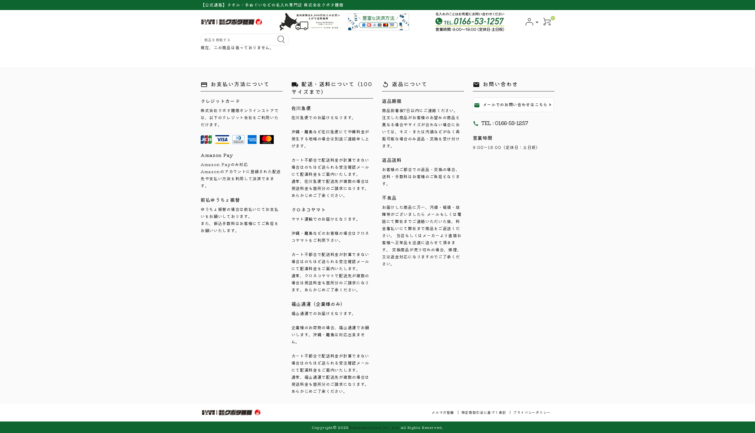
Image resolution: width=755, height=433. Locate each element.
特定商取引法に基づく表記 (483, 412)
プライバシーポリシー (532, 412)
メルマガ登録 (442, 412)
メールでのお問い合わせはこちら (511, 104)
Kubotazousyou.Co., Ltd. (375, 427)
